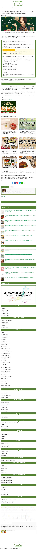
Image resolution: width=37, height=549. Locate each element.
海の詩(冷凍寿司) (5, 446)
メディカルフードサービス (7, 376)
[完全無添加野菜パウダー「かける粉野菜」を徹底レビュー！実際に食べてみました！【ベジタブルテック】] (2, 212)
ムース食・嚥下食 (5, 327)
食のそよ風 (5, 364)
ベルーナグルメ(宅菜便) (7, 357)
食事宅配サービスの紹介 (19, 329)
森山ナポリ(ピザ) (5, 443)
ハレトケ (4, 360)
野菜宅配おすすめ (5, 402)
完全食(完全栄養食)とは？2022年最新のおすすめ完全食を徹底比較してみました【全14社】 (20, 260)
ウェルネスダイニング (27, 509)
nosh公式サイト (9, 99)
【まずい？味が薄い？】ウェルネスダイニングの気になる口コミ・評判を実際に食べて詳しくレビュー (9, 170)
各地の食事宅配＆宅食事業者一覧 (19, 462)
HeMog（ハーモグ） (6, 362)
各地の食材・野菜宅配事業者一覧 (19, 474)
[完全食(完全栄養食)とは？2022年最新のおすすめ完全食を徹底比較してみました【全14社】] (2, 261)
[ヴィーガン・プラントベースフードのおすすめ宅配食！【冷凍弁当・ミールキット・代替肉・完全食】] (2, 250)
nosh (3, 332)
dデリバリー (4, 453)
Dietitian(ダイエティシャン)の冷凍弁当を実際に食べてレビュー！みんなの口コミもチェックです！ (20, 221)
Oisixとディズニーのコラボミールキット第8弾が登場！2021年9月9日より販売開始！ (19, 277)
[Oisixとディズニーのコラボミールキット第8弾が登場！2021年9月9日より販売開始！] (2, 279)
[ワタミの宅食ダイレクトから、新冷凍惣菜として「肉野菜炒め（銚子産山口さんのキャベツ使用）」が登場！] (2, 269)
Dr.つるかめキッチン (6, 353)
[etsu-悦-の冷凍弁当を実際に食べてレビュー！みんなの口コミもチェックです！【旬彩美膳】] (2, 232)
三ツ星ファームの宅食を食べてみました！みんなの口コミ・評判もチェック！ (18, 240)
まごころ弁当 (4, 393)
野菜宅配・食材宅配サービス (19, 399)
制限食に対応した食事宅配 (19, 317)
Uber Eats (4, 455)
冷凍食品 (19, 440)
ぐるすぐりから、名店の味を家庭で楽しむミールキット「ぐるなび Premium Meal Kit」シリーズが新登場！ (20, 273)
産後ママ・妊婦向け (5, 313)
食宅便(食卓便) (5, 337)
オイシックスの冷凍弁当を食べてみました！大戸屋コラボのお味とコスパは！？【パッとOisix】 (20, 216)
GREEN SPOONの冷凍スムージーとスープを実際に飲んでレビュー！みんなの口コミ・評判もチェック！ (9, 132)
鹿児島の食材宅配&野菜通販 (7, 480)
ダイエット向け (5, 310)
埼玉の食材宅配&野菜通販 (6, 477)
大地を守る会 (4, 407)
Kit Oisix (13, 507)
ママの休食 (4, 346)
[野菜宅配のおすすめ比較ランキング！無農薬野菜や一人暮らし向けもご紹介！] (2, 256)
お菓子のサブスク (5, 494)
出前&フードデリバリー (6, 451)
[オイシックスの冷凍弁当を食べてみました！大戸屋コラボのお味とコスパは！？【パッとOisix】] (2, 217)
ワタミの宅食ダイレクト (7, 348)
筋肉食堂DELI (4, 344)
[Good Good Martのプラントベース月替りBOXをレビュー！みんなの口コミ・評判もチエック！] (2, 227)
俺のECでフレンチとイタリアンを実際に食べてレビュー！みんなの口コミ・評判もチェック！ (27, 170)
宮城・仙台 (4, 472)
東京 (3, 465)
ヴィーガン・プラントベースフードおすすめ (10, 422)
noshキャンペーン (21, 507)
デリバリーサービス (19, 449)
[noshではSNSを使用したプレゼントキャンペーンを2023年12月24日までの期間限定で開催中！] (20, 183)
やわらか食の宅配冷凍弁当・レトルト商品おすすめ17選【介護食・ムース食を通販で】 (9, 151)
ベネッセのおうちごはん (6, 395)
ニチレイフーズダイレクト (7, 369)
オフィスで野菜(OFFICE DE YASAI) (8, 460)
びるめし (10, 509)
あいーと (27, 507)
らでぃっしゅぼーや (5, 409)
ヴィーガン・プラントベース (19, 420)
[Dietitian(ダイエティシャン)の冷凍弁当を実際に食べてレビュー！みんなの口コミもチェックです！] (2, 222)
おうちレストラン (19, 413)
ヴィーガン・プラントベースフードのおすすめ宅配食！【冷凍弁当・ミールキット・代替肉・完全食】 (20, 250)
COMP (3, 436)
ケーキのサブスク (5, 492)
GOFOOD (9, 507)
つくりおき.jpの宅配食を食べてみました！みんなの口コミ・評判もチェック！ (18, 235)
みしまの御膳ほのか (6, 385)
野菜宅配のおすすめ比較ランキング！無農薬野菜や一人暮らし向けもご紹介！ (18, 254)
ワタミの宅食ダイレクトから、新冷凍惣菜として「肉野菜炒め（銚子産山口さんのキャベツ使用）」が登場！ (20, 268)
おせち (2, 509)
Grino (3, 424)
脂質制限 (3, 325)
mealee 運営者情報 (18, 496)
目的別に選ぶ (19, 305)
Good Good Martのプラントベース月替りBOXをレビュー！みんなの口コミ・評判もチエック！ (20, 226)
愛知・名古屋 (4, 468)
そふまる (4, 381)
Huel (3, 438)
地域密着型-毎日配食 (19, 389)
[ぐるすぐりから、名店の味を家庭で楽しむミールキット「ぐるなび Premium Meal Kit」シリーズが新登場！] (2, 274)
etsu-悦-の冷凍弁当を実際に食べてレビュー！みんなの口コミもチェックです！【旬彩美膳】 (20, 231)
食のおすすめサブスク (19, 484)
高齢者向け (4, 308)
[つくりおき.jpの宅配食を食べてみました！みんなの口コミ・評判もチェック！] (2, 237)
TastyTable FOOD (5, 417)
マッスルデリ (4, 341)
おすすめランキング (5, 315)
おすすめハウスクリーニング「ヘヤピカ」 (8, 499)
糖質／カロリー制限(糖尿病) (7, 320)
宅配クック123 (5, 397)
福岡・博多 (4, 470)
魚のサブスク (4, 487)
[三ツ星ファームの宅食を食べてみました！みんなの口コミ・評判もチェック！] (2, 242)
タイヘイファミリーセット (7, 351)
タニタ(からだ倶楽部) (6, 371)
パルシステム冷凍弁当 (7, 367)
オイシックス (4, 405)
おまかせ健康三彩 (6, 355)
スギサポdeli (5, 374)
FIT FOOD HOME (3, 507)
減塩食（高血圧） (5, 322)
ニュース (3, 196)
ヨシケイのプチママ (5, 411)
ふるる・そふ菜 (5, 383)
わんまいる (4, 339)
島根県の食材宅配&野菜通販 (7, 482)
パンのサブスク (5, 489)
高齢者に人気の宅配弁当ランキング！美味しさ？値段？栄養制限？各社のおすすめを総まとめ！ (27, 151)
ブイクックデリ (5, 426)
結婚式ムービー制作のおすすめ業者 (7, 502)
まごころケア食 (5, 334)
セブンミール (5, 358)
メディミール (5, 378)
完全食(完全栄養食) (19, 430)
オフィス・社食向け (19, 457)
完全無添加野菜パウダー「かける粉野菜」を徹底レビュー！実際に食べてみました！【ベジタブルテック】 (20, 211)
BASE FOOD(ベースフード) (7, 434)
